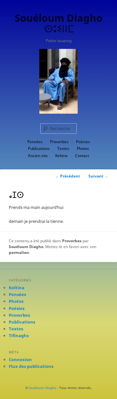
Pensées (35, 141)
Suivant (98, 176)
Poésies (83, 141)
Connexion (20, 359)
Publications (39, 148)
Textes (63, 148)
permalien (19, 252)
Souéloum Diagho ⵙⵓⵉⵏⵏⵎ (58, 23)
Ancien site (38, 155)
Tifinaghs (19, 335)
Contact (82, 155)
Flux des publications (31, 366)
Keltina (61, 155)
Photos (83, 148)
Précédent (67, 176)
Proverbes (59, 141)
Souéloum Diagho (26, 246)
